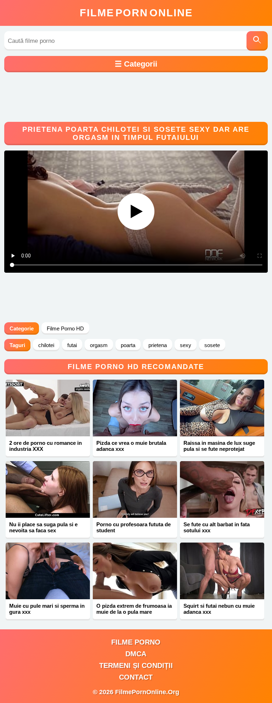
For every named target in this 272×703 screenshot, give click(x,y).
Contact (136, 677)
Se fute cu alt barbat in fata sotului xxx (216, 527)
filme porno (135, 642)
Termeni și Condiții (136, 665)
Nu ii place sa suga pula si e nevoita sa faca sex (43, 527)
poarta (128, 345)
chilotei (46, 345)
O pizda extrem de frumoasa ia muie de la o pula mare (134, 609)
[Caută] (257, 41)
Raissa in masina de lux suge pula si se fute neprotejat (219, 446)
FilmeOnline (136, 12)
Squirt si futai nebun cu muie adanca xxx (219, 609)
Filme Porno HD (65, 328)
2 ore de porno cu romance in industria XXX (45, 446)
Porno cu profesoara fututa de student (133, 527)
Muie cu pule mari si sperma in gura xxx (47, 609)
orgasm (99, 345)
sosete (212, 345)
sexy (185, 345)
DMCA (135, 654)
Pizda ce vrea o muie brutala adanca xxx (131, 446)
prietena (157, 345)
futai (72, 345)
